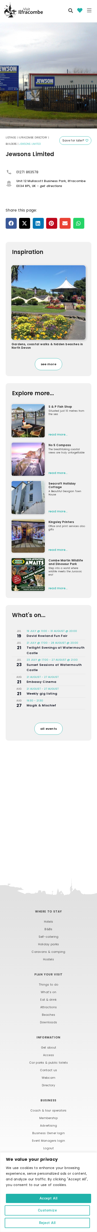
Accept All (49, 1198)
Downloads (48, 1022)
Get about (48, 1047)
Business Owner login (48, 1133)
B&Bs (48, 929)
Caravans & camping (48, 952)
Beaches (48, 1015)
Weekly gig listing (42, 693)
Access (48, 1055)
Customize (47, 1210)
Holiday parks (48, 944)
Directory (48, 1085)
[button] (89, 11)
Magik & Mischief (41, 705)
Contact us (48, 1070)
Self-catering (49, 937)
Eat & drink (48, 1000)
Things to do (48, 985)
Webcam (49, 1078)
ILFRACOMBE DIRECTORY (33, 137)
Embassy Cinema (41, 682)
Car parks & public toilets (48, 1063)
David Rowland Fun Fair (47, 636)
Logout (48, 1148)
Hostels (48, 959)
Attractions (48, 1007)
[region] (48, 1192)
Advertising (48, 1126)
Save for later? (73, 140)
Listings (11, 137)
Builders (11, 144)
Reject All (47, 1223)
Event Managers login (48, 1141)
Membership (48, 1118)
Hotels (48, 922)
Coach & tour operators (48, 1110)
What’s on (48, 992)
